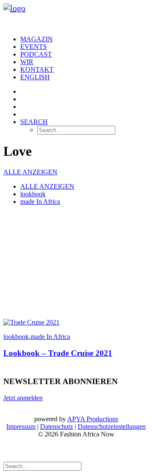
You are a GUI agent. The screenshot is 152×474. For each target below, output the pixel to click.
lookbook (33, 194)
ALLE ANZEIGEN (30, 172)
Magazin (36, 39)
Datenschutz (56, 426)
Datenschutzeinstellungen (112, 426)
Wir (26, 61)
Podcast (36, 54)
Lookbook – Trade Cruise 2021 (57, 353)
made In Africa (40, 201)
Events (33, 46)
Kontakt (37, 69)
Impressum (20, 426)
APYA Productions (92, 419)
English (35, 77)
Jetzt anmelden (23, 397)
